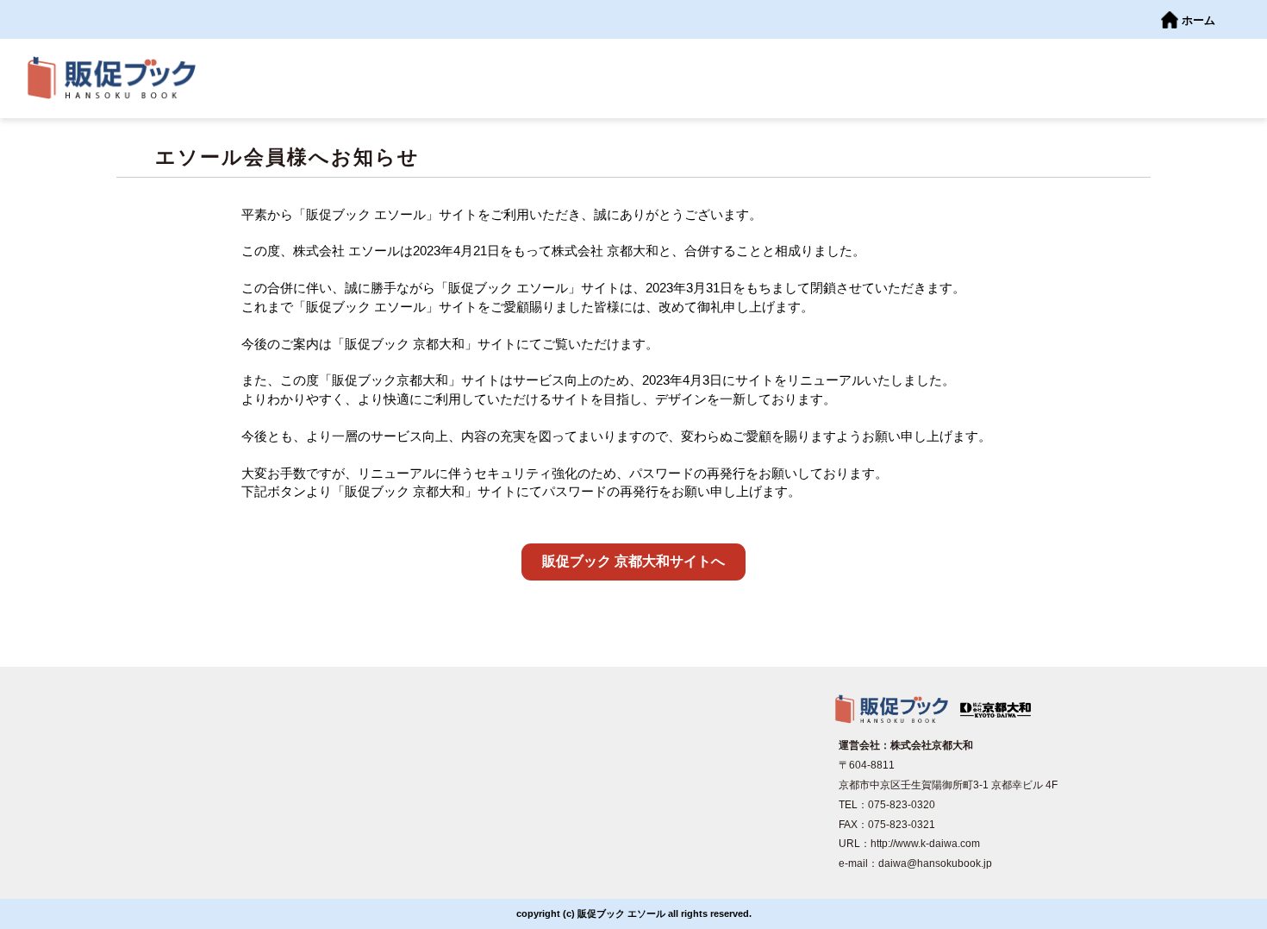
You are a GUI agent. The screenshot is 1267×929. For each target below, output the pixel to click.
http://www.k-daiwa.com (925, 844)
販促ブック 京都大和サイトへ (633, 561)
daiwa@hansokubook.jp (935, 863)
